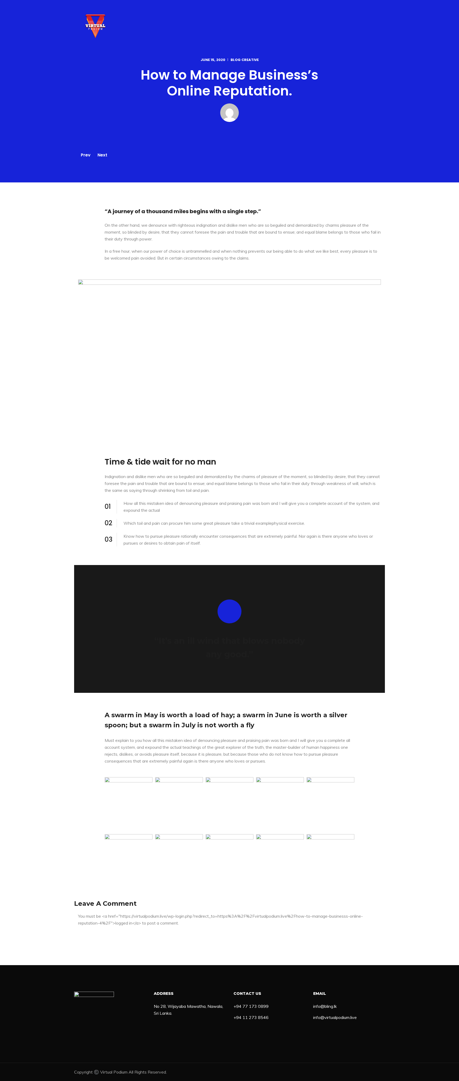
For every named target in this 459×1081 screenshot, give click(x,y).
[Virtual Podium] (95, 26)
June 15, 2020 (213, 59)
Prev (86, 155)
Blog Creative (245, 59)
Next (102, 155)
